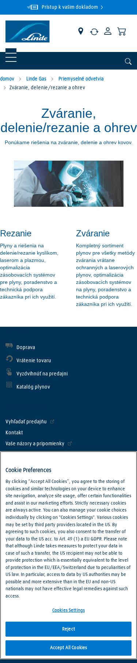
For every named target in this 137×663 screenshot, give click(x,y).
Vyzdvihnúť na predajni (42, 374)
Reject (68, 629)
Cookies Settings (68, 610)
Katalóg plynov (33, 387)
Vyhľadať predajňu (26, 421)
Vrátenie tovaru (33, 360)
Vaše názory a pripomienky (34, 443)
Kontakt (14, 432)
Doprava (25, 347)
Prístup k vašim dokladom (70, 7)
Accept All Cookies (68, 647)
